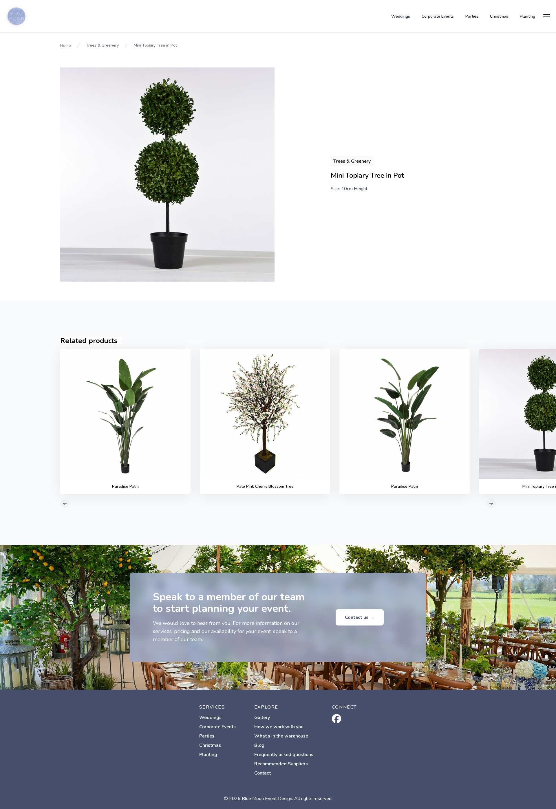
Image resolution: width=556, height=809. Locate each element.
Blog (259, 745)
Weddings (400, 16)
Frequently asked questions (283, 754)
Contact (262, 773)
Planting (527, 16)
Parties (471, 16)
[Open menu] (546, 16)
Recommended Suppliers (281, 764)
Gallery (262, 717)
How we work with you (278, 727)
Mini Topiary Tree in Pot (155, 45)
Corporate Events (438, 16)
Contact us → (359, 617)
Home (65, 45)
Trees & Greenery (102, 45)
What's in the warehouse (281, 736)
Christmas (499, 16)
